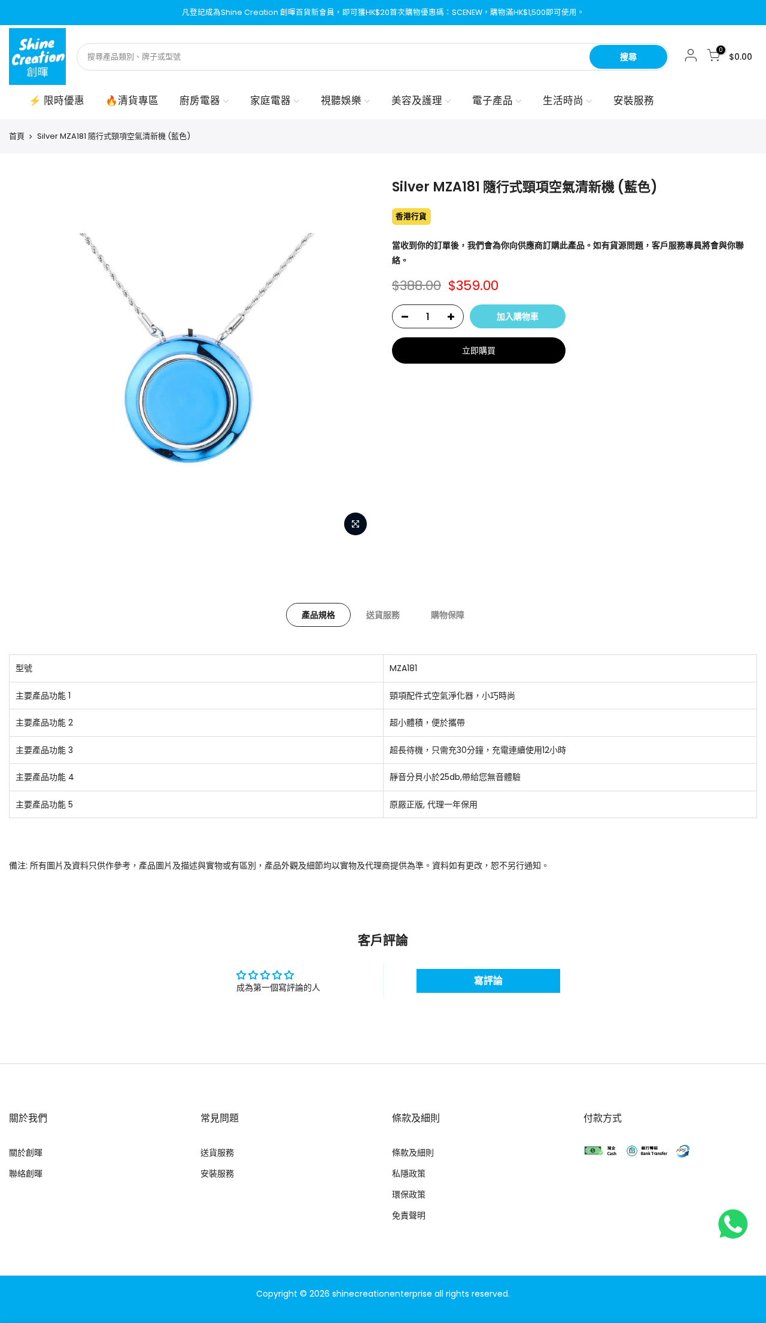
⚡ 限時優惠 (56, 101)
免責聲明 (408, 1215)
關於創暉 (25, 1153)
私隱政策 (408, 1173)
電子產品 (492, 101)
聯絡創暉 (25, 1173)
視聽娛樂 (341, 101)
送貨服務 (383, 615)
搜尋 (628, 57)
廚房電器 (200, 101)
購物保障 (447, 615)
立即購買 (479, 350)
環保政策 (408, 1194)
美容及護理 (416, 101)
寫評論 (488, 980)
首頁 (17, 136)
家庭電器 (270, 101)
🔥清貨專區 (132, 101)
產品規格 (318, 615)
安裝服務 (633, 101)
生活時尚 (563, 101)
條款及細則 (413, 1153)
